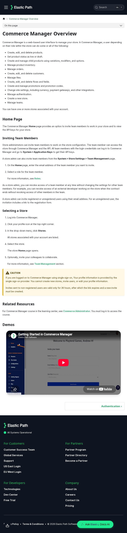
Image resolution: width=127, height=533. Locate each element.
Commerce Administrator (76, 311)
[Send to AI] (7, 525)
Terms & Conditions (33, 524)
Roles (37, 178)
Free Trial (9, 500)
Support (9, 460)
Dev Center (11, 494)
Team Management (44, 263)
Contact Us (72, 500)
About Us (71, 489)
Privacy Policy (11, 524)
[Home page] (3, 18)
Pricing (69, 505)
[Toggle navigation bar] (6, 7)
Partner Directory (76, 455)
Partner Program (75, 449)
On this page (11, 25)
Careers (70, 494)
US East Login (12, 466)
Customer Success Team (19, 449)
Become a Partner (76, 460)
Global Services (13, 455)
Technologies (12, 489)
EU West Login (12, 471)
